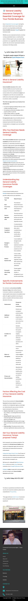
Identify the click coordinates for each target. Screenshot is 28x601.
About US (5, 558)
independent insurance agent (11, 24)
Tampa (16, 30)
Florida (4, 193)
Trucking (5, 576)
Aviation (5, 579)
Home (4, 556)
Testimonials (5, 561)
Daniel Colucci (15, 496)
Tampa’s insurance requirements (10, 161)
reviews (15, 464)
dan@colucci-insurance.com (12, 590)
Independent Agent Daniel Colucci (10, 453)
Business (5, 573)
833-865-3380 (9, 594)
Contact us (5, 469)
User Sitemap (6, 565)
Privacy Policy (13, 491)
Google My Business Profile (17, 466)
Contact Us (5, 563)
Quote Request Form (18, 57)
